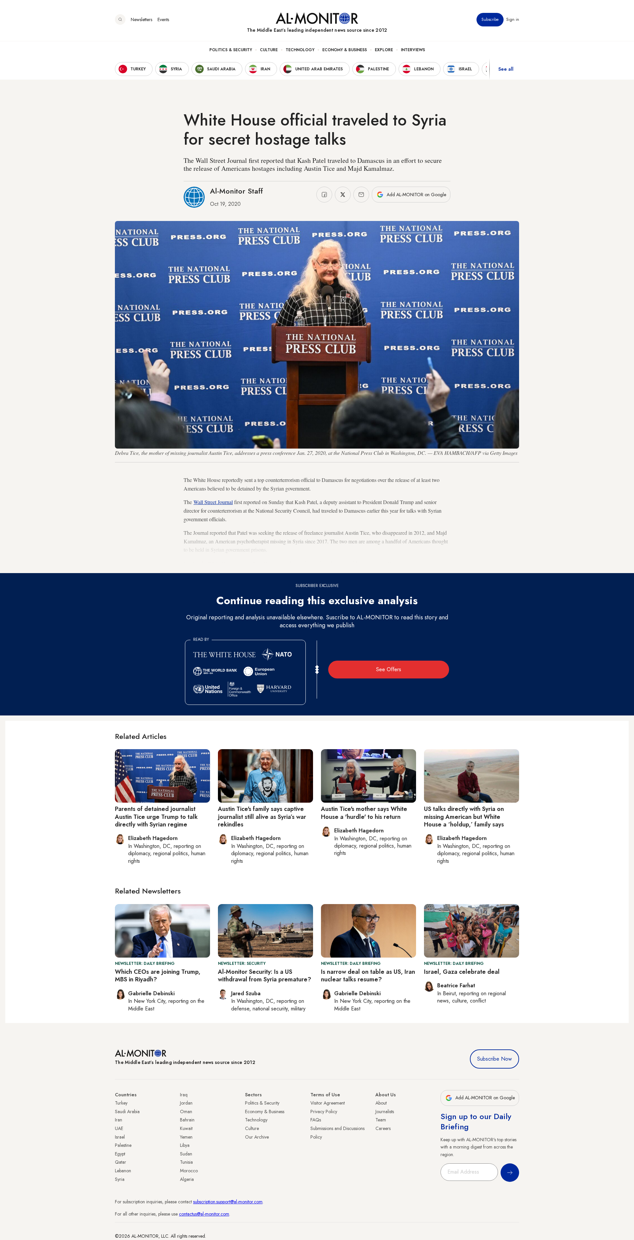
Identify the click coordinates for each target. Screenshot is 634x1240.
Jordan (186, 1103)
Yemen (186, 1137)
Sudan (186, 1153)
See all (505, 69)
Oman (186, 1111)
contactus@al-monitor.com (204, 1214)
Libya (185, 1145)
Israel (120, 1137)
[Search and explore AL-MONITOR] (120, 19)
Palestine (123, 1145)
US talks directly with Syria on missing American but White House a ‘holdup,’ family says (464, 817)
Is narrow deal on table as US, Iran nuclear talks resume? (368, 975)
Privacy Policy (323, 1111)
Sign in (512, 19)
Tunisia (186, 1162)
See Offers (388, 669)
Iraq (184, 1094)
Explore (384, 50)
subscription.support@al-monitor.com (228, 1201)
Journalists (384, 1111)
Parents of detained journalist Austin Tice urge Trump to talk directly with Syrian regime (156, 817)
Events (163, 19)
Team (380, 1119)
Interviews (413, 50)
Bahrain (187, 1119)
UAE (119, 1128)
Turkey (121, 1103)
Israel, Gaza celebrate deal (462, 971)
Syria (119, 1179)
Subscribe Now (494, 1059)
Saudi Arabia (127, 1111)
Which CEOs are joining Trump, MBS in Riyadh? (157, 975)
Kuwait (186, 1128)
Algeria (187, 1179)
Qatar (120, 1162)
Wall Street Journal (213, 501)
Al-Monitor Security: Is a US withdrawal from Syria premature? (264, 975)
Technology (300, 50)
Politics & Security (230, 50)
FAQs (315, 1119)
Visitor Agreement (327, 1103)
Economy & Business (344, 50)
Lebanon (123, 1170)
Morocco (189, 1170)
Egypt (120, 1153)
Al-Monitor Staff (236, 191)
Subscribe (490, 19)
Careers (383, 1128)
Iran (118, 1119)
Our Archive (257, 1137)
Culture (269, 50)
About (381, 1103)
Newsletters (141, 19)
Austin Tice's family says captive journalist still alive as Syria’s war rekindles (262, 817)
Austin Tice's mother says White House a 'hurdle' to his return (364, 813)
